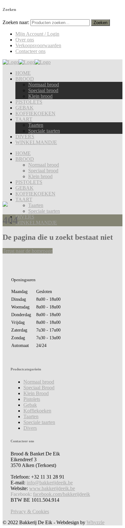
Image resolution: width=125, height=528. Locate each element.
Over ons (24, 39)
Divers (30, 428)
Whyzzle (95, 522)
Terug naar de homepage (28, 251)
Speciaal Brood (38, 387)
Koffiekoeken (37, 410)
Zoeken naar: (16, 22)
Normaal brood (38, 382)
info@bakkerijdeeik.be (50, 482)
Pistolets (31, 399)
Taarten (30, 416)
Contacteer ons (30, 51)
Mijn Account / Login (37, 34)
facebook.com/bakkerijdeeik (61, 494)
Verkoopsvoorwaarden (38, 45)
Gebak (30, 405)
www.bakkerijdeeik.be (52, 488)
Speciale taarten (39, 422)
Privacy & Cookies (30, 511)
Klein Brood (36, 393)
